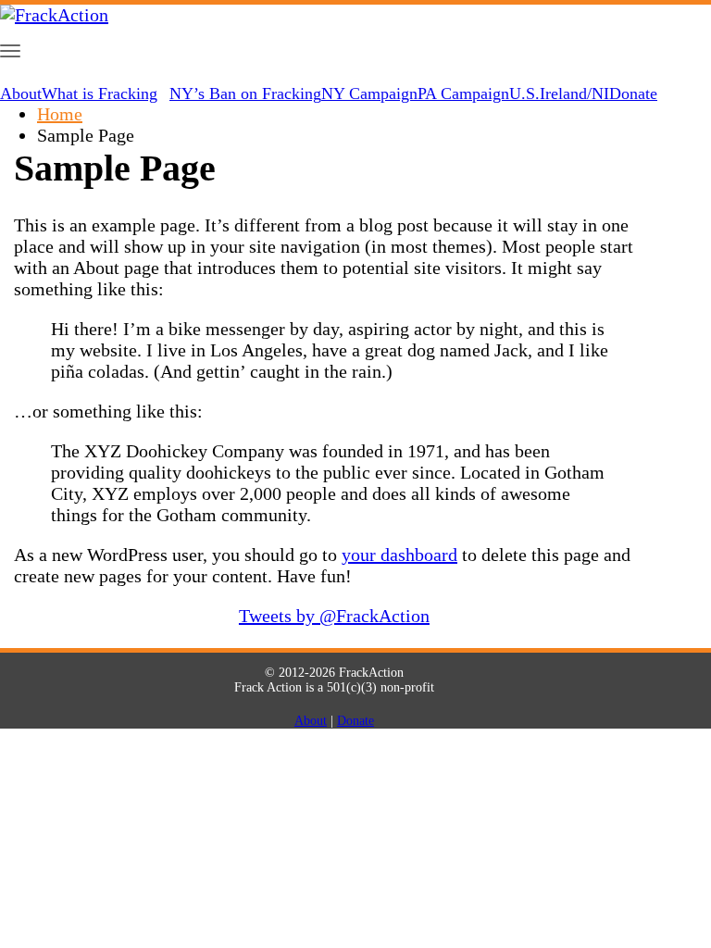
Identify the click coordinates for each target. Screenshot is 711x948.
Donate (633, 93)
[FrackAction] (54, 15)
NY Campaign (369, 93)
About (21, 93)
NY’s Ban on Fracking (245, 93)
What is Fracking (99, 93)
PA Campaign (463, 93)
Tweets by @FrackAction (334, 615)
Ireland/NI (574, 93)
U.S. (524, 93)
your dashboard (399, 554)
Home (59, 114)
